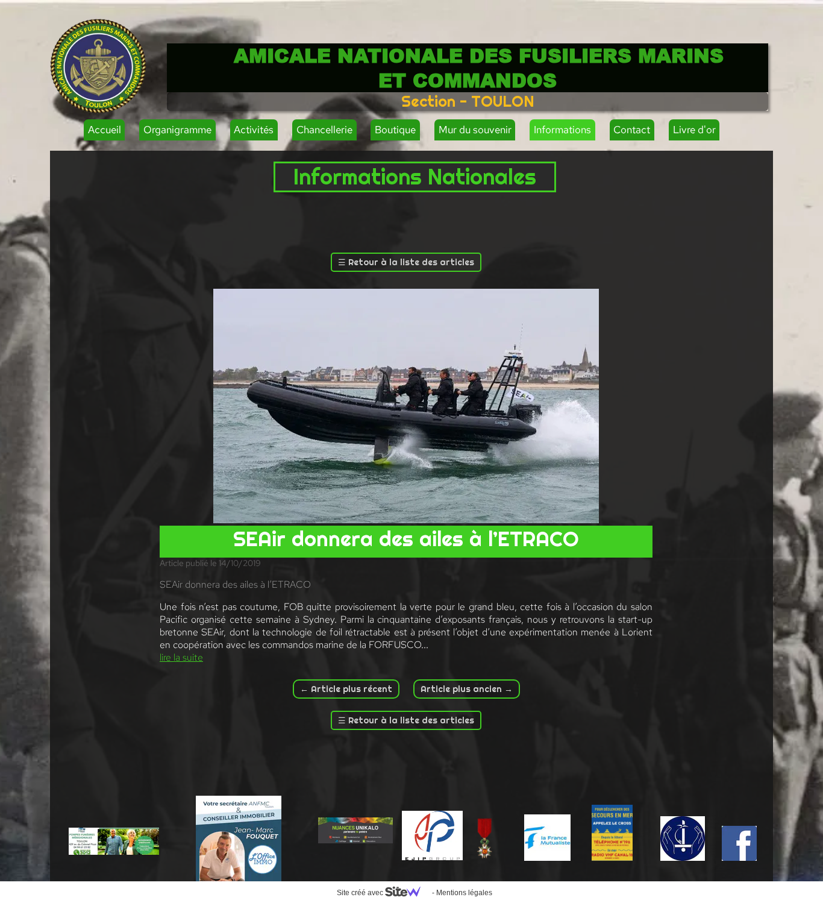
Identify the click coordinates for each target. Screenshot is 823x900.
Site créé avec (361, 893)
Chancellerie (324, 129)
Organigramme (177, 129)
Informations (562, 129)
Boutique (395, 129)
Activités (254, 129)
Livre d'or (694, 129)
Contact (631, 129)
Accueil (104, 129)
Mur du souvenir (475, 129)
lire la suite (181, 657)
